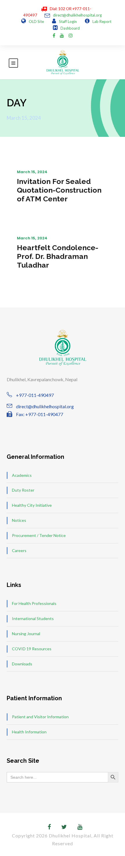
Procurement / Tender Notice (39, 535)
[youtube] (62, 35)
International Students (33, 618)
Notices (19, 520)
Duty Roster (23, 490)
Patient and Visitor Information (40, 716)
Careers (19, 550)
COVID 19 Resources (31, 648)
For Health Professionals (34, 603)
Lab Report (101, 21)
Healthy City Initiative (32, 505)
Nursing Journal (26, 633)
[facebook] (54, 35)
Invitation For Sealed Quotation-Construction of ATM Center (59, 190)
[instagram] (71, 35)
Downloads (22, 663)
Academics (22, 475)
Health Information (29, 731)
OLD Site (36, 21)
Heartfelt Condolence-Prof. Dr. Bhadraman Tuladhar (57, 256)
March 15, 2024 (32, 172)
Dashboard (70, 28)
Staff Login (68, 21)
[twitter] (64, 827)
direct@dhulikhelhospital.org (77, 15)
